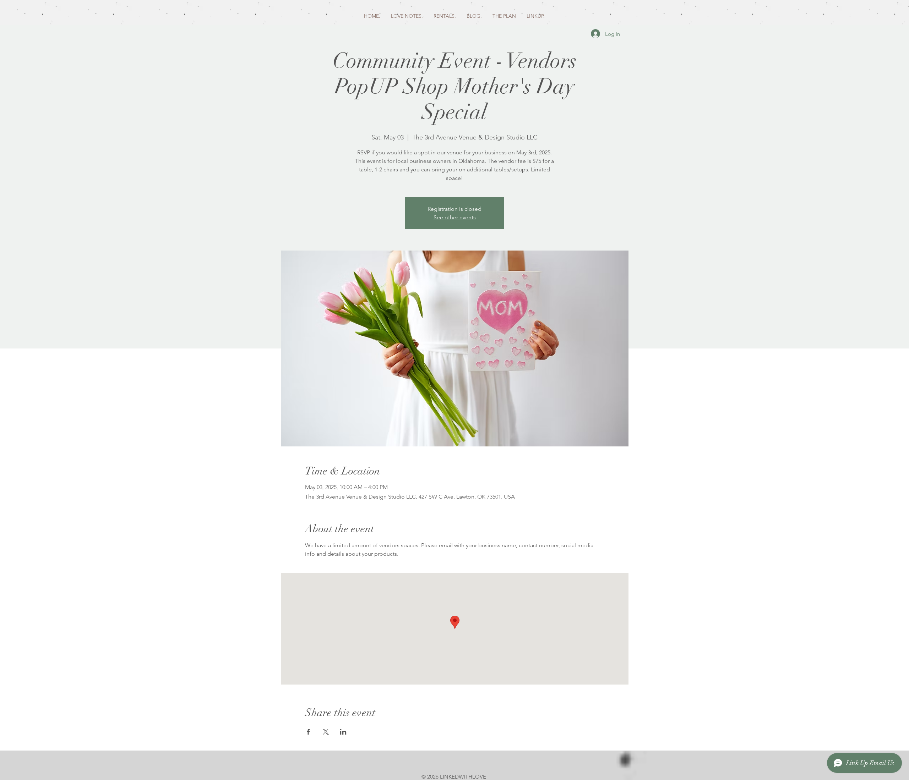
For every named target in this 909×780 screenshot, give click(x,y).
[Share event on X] (325, 732)
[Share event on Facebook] (308, 732)
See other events (455, 217)
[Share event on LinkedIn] (343, 732)
